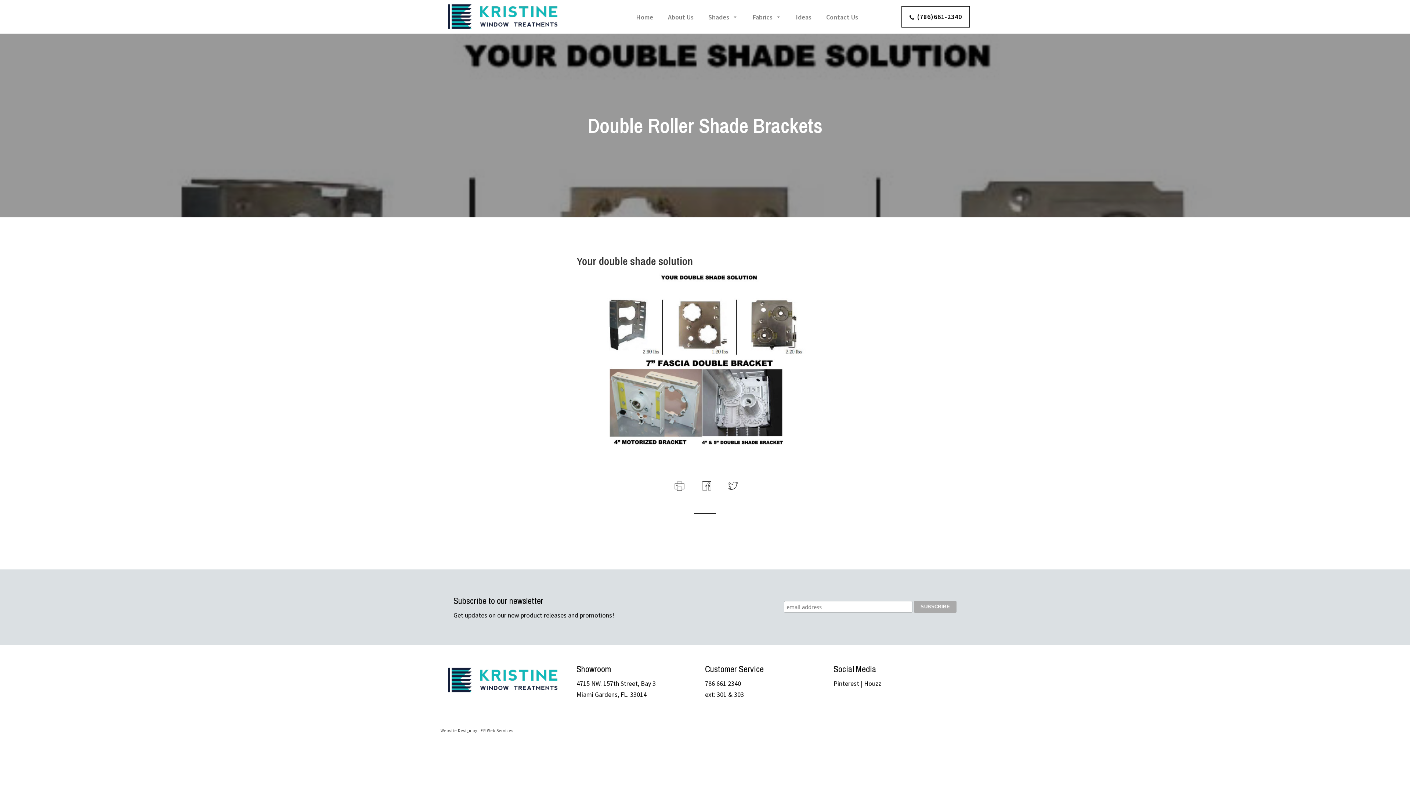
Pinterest (846, 683)
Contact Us (842, 17)
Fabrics (763, 17)
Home (644, 17)
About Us (681, 17)
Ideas (803, 17)
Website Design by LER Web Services (477, 730)
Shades (718, 17)
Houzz (872, 683)
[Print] (678, 485)
